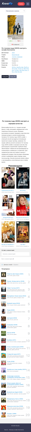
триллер (14, 56)
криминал (19, 56)
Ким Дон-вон (18, 71)
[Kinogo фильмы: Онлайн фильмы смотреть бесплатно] (7, 4)
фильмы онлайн (8, 264)
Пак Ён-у (26, 67)
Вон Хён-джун (23, 70)
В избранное (16, 44)
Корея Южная (15, 54)
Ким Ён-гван (20, 67)
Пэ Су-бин (14, 68)
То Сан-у (16, 70)
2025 (13, 52)
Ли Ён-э (14, 67)
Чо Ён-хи (20, 68)
